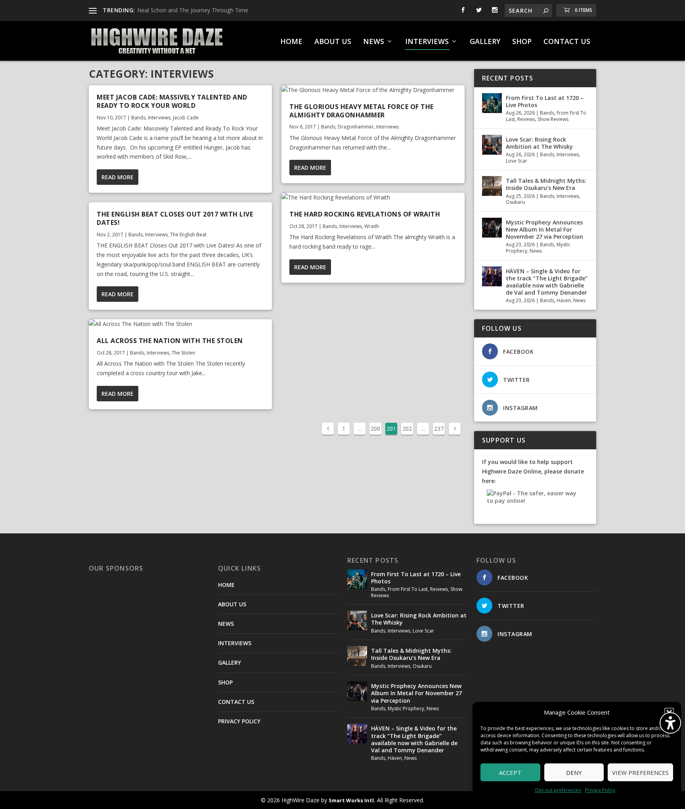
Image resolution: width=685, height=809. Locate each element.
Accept (510, 772)
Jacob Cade (186, 117)
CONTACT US (566, 42)
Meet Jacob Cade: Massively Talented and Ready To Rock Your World (172, 101)
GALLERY (485, 42)
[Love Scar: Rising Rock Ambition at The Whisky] (492, 145)
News (536, 250)
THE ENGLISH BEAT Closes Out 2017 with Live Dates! (175, 218)
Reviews (526, 119)
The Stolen (183, 352)
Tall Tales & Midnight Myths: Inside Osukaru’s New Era (546, 184)
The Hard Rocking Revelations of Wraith (364, 214)
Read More (117, 177)
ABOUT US (332, 42)
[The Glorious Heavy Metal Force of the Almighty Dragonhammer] (373, 90)
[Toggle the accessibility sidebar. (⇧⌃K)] (670, 723)
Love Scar (516, 160)
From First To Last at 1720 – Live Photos (545, 101)
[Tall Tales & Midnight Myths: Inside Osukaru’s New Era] (492, 186)
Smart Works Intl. (352, 800)
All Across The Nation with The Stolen (170, 340)
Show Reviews (553, 119)
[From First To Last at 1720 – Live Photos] (492, 103)
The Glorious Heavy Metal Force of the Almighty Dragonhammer (361, 110)
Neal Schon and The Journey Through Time (192, 10)
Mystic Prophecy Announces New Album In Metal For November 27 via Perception (544, 229)
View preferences (640, 772)
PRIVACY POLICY (239, 721)
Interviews (159, 117)
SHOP (522, 42)
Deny (574, 772)
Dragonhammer (356, 126)
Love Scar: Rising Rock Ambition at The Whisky (539, 143)
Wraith (371, 226)
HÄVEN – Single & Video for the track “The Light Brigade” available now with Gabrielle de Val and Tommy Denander (546, 282)
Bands (138, 117)
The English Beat (188, 234)
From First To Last (408, 589)
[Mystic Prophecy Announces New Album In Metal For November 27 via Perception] (492, 228)
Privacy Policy (600, 790)
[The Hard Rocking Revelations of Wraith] (373, 197)
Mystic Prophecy (406, 708)
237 (439, 428)
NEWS (373, 42)
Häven (564, 300)
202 (407, 428)
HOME (291, 42)
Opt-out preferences (558, 790)
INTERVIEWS (427, 42)
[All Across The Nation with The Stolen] (180, 324)
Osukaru (515, 202)
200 (375, 428)
